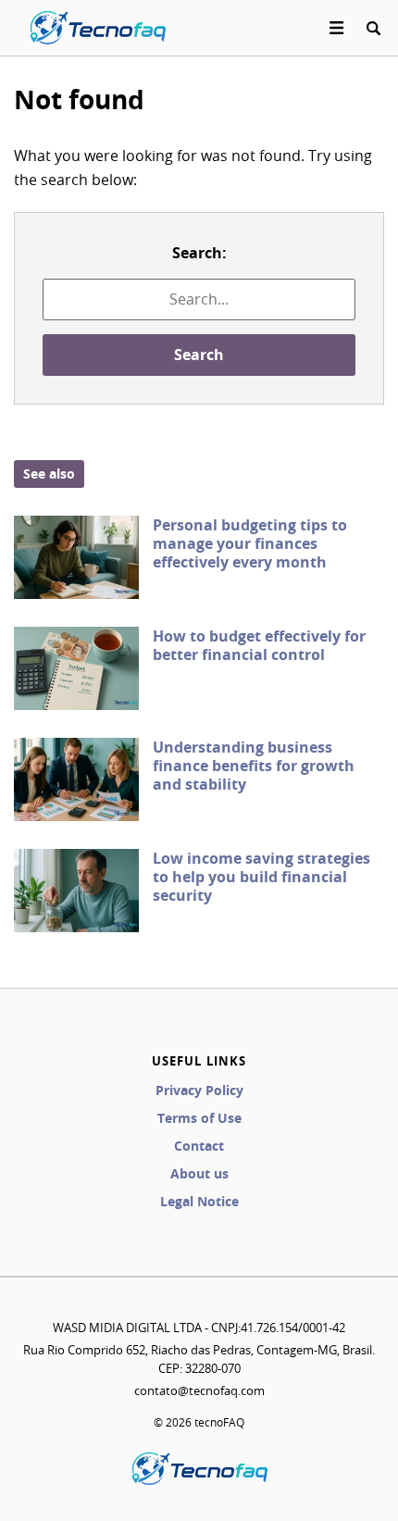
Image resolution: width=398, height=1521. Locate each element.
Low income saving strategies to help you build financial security (261, 876)
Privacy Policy (199, 1090)
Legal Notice (199, 1201)
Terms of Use (199, 1118)
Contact (199, 1145)
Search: (199, 253)
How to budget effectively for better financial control (259, 645)
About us (199, 1173)
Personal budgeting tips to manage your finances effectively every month (250, 543)
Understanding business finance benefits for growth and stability (253, 765)
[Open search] (373, 28)
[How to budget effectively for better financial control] (76, 668)
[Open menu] (337, 28)
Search (199, 354)
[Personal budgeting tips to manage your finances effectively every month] (76, 557)
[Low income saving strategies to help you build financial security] (76, 890)
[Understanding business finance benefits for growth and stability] (76, 779)
